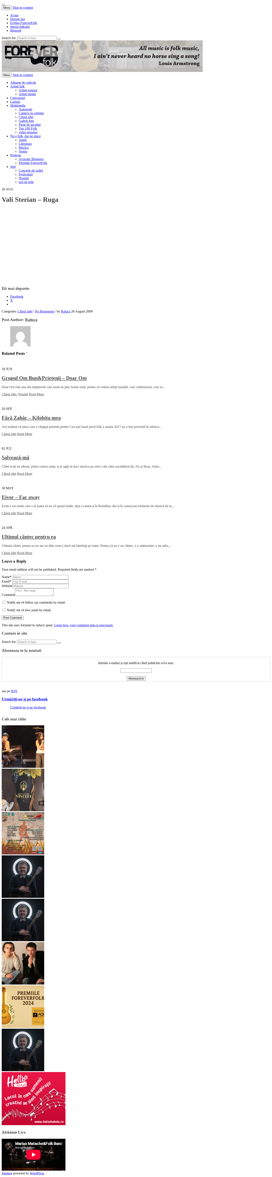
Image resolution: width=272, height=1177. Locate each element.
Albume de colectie (23, 82)
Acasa (14, 15)
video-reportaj (28, 132)
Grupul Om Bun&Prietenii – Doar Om (44, 378)
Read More (36, 394)
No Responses (44, 311)
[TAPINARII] (23, 896)
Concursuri (17, 98)
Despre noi (17, 19)
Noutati (24, 178)
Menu (6, 7)
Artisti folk (17, 86)
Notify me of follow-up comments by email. (36, 602)
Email (6, 581)
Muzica (24, 147)
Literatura (25, 144)
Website (7, 586)
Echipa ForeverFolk (23, 23)
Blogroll (15, 30)
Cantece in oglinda (31, 113)
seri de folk (26, 182)
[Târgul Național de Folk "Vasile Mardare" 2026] (23, 853)
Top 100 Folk (28, 128)
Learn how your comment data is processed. (83, 625)
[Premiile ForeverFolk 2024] (23, 1026)
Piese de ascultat (30, 124)
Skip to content (23, 7)
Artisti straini (27, 94)
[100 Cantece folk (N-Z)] (23, 983)
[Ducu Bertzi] (23, 1070)
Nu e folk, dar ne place (25, 136)
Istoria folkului (20, 26)
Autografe (25, 109)
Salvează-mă (15, 457)
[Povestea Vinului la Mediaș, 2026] (23, 810)
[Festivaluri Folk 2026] (23, 766)
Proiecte (15, 155)
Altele (23, 140)
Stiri (13, 166)
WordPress (37, 1173)
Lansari (15, 101)
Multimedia (18, 105)
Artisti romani (28, 90)
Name (6, 577)
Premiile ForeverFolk (33, 163)
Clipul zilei (26, 117)
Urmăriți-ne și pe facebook (25, 699)
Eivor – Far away (21, 497)
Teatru (23, 151)
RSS (14, 691)
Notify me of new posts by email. (29, 610)
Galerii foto (26, 121)
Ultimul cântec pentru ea (29, 536)
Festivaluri (26, 174)
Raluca (65, 311)
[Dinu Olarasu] (23, 940)
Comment (8, 595)
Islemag (7, 1173)
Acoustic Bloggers (31, 159)
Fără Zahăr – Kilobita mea (31, 417)
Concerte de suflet (31, 170)
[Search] (59, 39)
